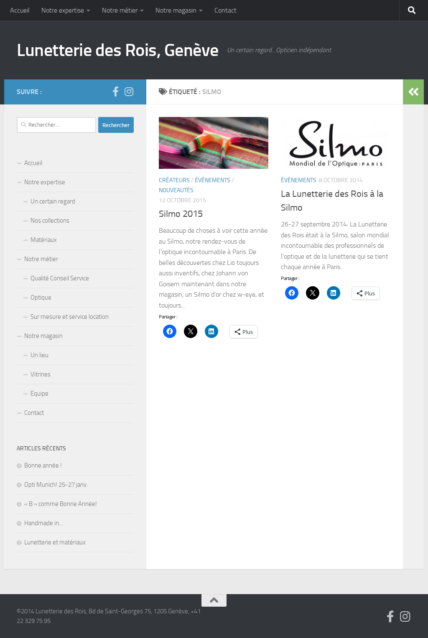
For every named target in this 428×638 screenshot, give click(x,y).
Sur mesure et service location (70, 316)
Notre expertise (62, 10)
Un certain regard (53, 201)
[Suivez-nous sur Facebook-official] (115, 91)
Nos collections (50, 220)
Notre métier (120, 10)
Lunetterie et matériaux (55, 542)
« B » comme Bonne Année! (60, 504)
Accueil (20, 10)
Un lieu (39, 355)
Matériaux (44, 240)
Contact (225, 10)
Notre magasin (175, 10)
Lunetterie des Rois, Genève (118, 50)
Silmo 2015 (181, 213)
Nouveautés (176, 190)
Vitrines (41, 374)
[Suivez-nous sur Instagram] (129, 91)
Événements (212, 180)
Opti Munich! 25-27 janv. (56, 484)
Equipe (39, 393)
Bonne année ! (43, 465)
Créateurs (174, 180)
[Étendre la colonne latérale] (413, 91)
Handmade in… (44, 523)
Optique (41, 297)
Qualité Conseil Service (60, 278)
